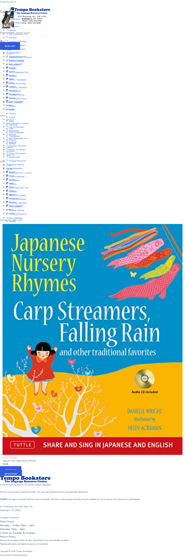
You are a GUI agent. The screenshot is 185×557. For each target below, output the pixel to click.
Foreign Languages (14, 64)
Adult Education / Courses (17, 19)
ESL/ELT (10, 15)
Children (9, 105)
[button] (92, 116)
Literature (10, 109)
